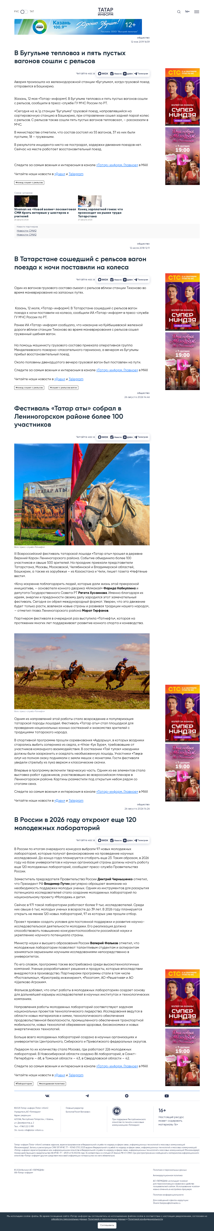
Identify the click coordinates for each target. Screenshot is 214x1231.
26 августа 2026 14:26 (137, 809)
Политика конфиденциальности (168, 1195)
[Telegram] (87, 1096)
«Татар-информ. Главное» (117, 165)
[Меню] (197, 11)
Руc (16, 11)
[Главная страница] (105, 12)
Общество (143, 38)
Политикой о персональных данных (107, 1219)
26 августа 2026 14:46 (137, 397)
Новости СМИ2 (27, 230)
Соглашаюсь (107, 1225)
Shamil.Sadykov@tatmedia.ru (166, 1203)
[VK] (47, 1096)
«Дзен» (59, 174)
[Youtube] (166, 1096)
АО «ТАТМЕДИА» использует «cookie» (170, 1181)
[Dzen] (126, 1096)
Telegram (76, 174)
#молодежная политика (52, 1084)
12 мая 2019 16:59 (140, 42)
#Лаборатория (24, 1084)
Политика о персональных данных (170, 1170)
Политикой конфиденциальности (145, 1219)
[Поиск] (178, 11)
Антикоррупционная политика (168, 1176)
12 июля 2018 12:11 (140, 248)
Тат (32, 11)
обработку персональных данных (69, 1219)
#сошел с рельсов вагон (63, 388)
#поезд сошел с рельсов (29, 183)
